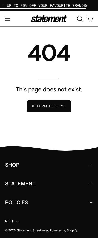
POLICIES (16, 202)
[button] (79, 18)
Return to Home (49, 106)
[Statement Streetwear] (49, 19)
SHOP (12, 165)
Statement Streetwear (32, 230)
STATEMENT (20, 184)
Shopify (72, 230)
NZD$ (9, 221)
